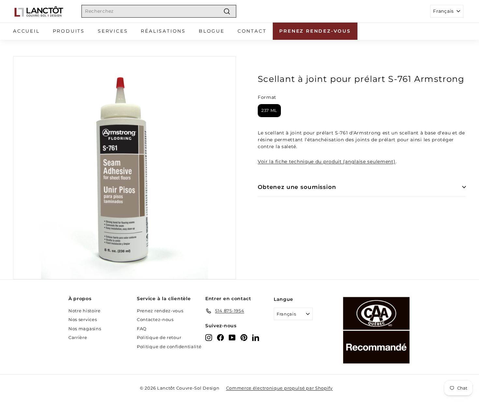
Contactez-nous (155, 319)
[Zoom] (124, 167)
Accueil (26, 31)
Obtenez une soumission (297, 187)
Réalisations (163, 31)
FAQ (142, 328)
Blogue (212, 31)
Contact (252, 31)
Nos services (82, 319)
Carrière (77, 337)
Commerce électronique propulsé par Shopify (279, 388)
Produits (69, 31)
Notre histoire (84, 310)
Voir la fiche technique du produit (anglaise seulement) (327, 161)
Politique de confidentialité (169, 346)
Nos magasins (84, 328)
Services (113, 31)
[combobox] (158, 11)
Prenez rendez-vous (315, 31)
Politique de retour (159, 337)
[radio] (269, 110)
